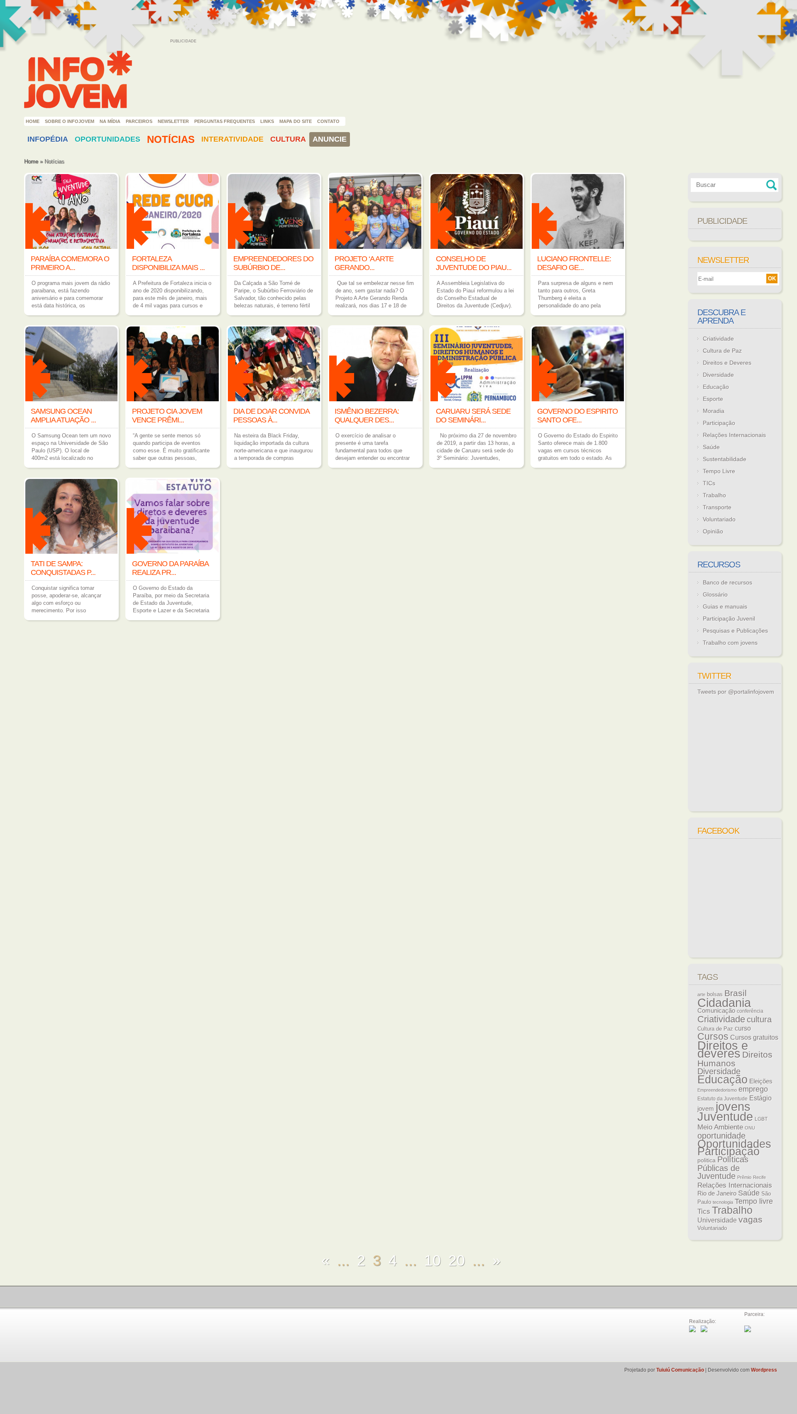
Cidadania (724, 1002)
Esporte (713, 398)
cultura (759, 1019)
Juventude (725, 1116)
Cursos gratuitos (754, 1037)
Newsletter (173, 121)
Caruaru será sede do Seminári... (473, 415)
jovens (733, 1106)
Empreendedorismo (717, 1090)
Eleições (761, 1081)
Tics (703, 1211)
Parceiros (139, 121)
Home (32, 121)
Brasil (735, 993)
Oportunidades (107, 139)
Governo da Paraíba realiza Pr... (170, 568)
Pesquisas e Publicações (735, 630)
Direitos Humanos (735, 1059)
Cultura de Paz (722, 350)
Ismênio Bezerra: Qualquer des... (367, 415)
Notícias (171, 139)
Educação (716, 386)
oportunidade (721, 1135)
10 (432, 1260)
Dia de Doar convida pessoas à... (271, 415)
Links (267, 121)
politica (706, 1160)
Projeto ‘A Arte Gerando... (364, 263)
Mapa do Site (295, 121)
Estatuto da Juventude (722, 1099)
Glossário (715, 594)
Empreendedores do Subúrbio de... (273, 263)
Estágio (760, 1098)
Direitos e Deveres (727, 362)
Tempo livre (754, 1201)
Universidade (717, 1220)
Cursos (713, 1036)
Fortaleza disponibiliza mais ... (168, 263)
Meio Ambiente (720, 1127)
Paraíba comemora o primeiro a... (70, 263)
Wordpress (764, 1370)
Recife (759, 1177)
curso (743, 1028)
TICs (709, 483)
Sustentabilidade (724, 459)
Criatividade (718, 338)
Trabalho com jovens (730, 642)
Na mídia (110, 121)
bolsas (715, 994)
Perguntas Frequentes (224, 121)
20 (456, 1260)
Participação (719, 423)
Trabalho (714, 495)
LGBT (761, 1119)
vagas (750, 1220)
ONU (750, 1127)
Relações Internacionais (734, 435)
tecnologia (723, 1202)
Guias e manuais (725, 606)
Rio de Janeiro (716, 1193)
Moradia (713, 411)
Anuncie (330, 139)
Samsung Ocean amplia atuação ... (63, 415)
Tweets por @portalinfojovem (735, 691)
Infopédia (47, 139)
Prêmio (744, 1177)
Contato (328, 121)
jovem (705, 1108)
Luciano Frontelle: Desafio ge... (574, 263)
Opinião (713, 531)
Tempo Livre (719, 471)
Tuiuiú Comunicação (680, 1370)
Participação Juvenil (729, 618)
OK (772, 278)
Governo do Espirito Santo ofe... (577, 415)
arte (701, 994)
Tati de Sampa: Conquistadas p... (63, 568)
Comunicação (716, 1010)
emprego (753, 1089)
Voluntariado (719, 519)
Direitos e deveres (722, 1049)
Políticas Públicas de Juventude (722, 1168)
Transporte (717, 507)
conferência (750, 1011)
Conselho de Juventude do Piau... (473, 263)
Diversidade (718, 374)
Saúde (711, 447)
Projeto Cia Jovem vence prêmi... (167, 415)
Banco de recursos (727, 582)
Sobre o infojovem (69, 121)
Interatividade (232, 139)
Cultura (288, 139)
